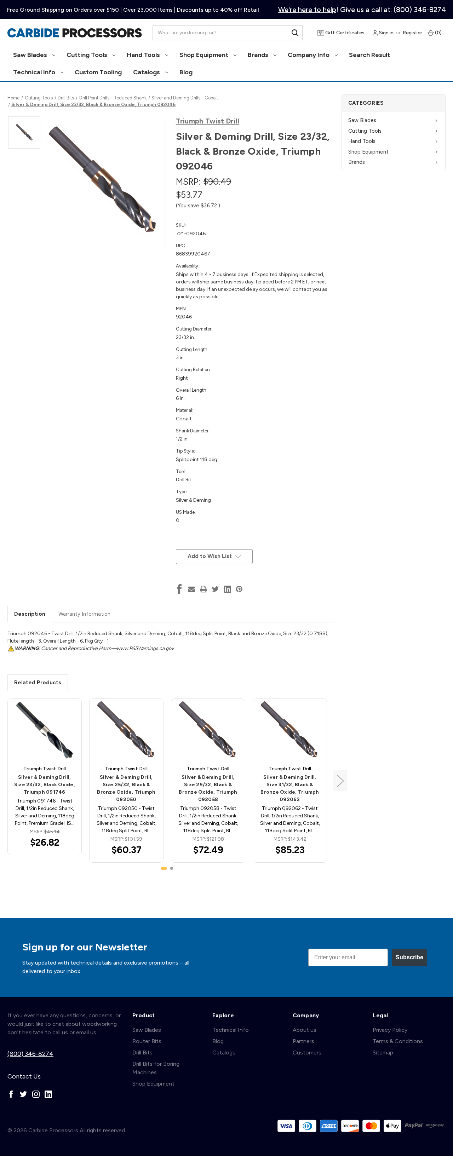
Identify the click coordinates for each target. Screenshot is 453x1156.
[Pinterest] (239, 589)
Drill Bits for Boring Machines (155, 1068)
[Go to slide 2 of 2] (171, 868)
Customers (307, 1052)
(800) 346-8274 (30, 1054)
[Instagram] (36, 1094)
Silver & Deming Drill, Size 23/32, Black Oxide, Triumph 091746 (44, 784)
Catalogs (147, 72)
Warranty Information (84, 614)
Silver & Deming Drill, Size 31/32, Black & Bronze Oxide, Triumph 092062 (289, 788)
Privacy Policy (390, 1029)
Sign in (386, 33)
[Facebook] (179, 589)
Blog (186, 72)
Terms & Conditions (398, 1041)
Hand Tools (144, 55)
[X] (215, 589)
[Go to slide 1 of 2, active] (164, 868)
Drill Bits (142, 1052)
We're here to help (307, 9)
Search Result (369, 55)
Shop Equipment (204, 55)
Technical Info (35, 72)
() (438, 33)
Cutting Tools (88, 55)
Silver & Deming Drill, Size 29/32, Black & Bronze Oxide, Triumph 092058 (208, 788)
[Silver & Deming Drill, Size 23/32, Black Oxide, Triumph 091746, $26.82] (45, 730)
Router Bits (146, 1041)
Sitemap (383, 1052)
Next (340, 781)
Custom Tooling (98, 72)
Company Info (309, 55)
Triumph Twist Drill (208, 121)
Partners (303, 1041)
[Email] (191, 589)
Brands (259, 55)
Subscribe (409, 957)
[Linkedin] (227, 589)
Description (29, 614)
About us (304, 1029)
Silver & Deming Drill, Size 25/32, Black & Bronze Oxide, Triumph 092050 (126, 788)
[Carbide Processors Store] (74, 33)
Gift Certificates (344, 33)
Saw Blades (30, 55)
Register (412, 33)
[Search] (295, 32)
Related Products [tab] (37, 682)
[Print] (203, 589)
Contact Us (24, 1076)
